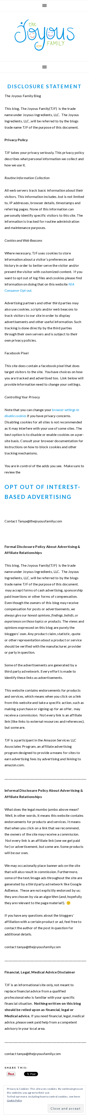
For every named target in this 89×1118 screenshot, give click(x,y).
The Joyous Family (44, 35)
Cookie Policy (14, 1100)
